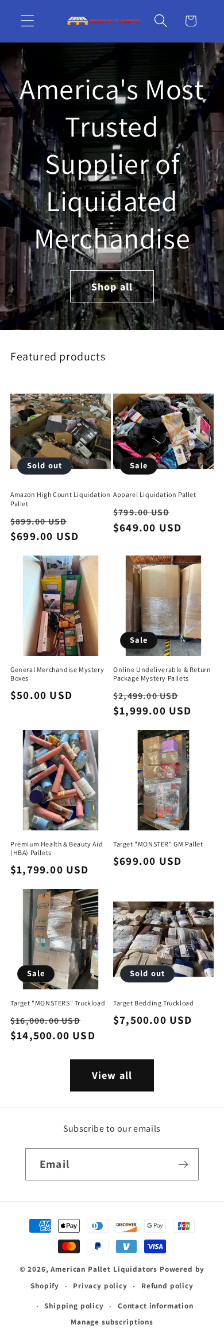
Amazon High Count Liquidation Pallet (60, 499)
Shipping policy (74, 1306)
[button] (28, 21)
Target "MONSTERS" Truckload (57, 1003)
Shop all (112, 286)
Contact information (156, 1306)
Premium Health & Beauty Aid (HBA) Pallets (56, 848)
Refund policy (167, 1286)
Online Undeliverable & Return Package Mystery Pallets (162, 674)
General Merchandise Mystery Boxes (57, 674)
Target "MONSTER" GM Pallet (158, 844)
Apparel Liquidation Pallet (154, 494)
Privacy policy (100, 1286)
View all (112, 1075)
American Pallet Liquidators (105, 1269)
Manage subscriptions (112, 1322)
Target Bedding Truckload (153, 1003)
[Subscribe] (183, 1164)
